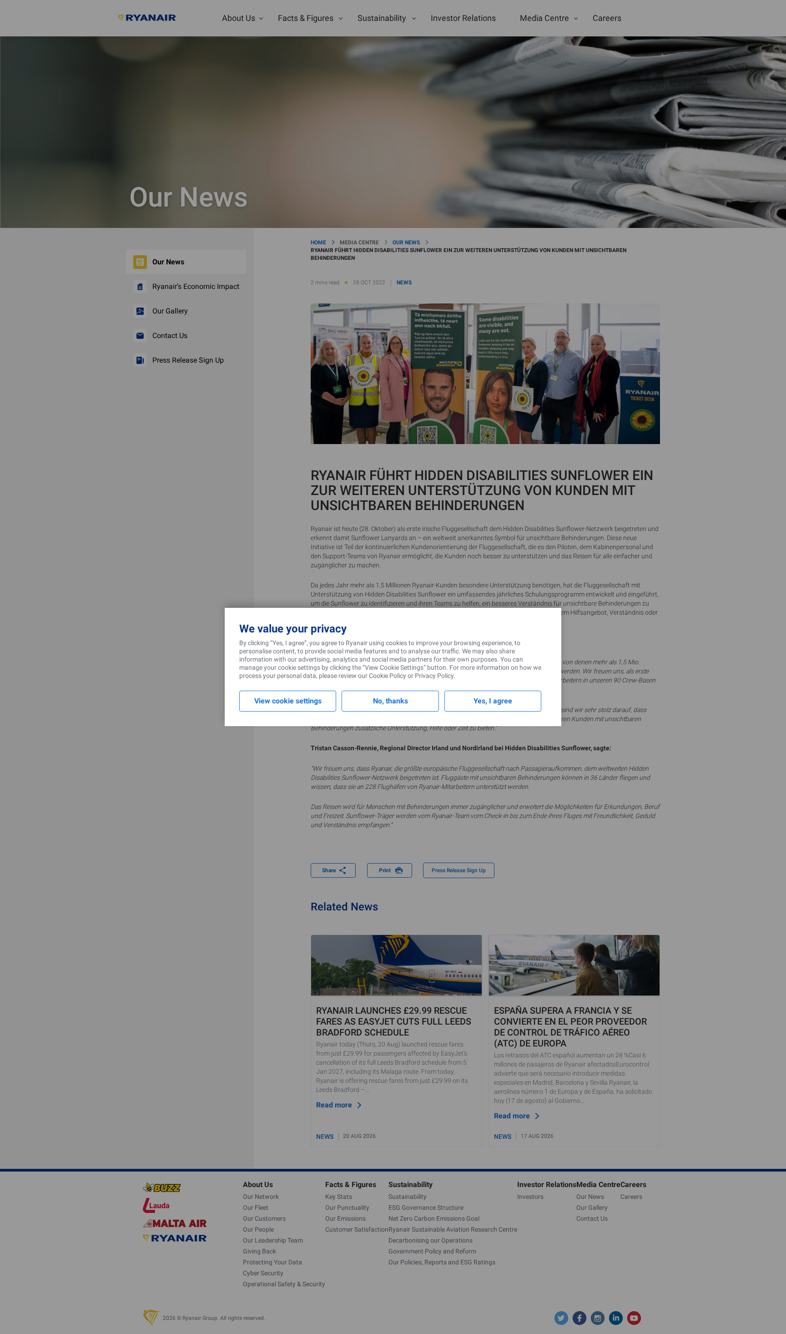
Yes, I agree (493, 701)
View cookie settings (288, 701)
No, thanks (390, 701)
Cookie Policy (387, 675)
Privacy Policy (434, 675)
